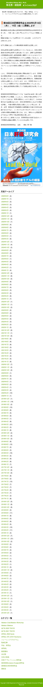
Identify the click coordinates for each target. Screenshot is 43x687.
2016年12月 (5, 501)
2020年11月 (5, 367)
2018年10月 (5, 438)
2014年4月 (5, 584)
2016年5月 (5, 521)
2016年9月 (5, 510)
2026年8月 (5, 196)
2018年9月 (5, 441)
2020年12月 (5, 364)
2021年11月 (5, 333)
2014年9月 (5, 573)
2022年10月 (5, 307)
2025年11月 (5, 219)
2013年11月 (5, 598)
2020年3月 (5, 390)
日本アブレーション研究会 (11, 660)
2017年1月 (5, 498)
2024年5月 (5, 261)
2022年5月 (5, 319)
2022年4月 (5, 321)
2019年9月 (5, 407)
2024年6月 (5, 259)
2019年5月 (5, 418)
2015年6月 (5, 553)
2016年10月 (5, 507)
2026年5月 (5, 204)
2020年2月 (5, 393)
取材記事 (4, 642)
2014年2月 (5, 590)
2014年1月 (5, 593)
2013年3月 (5, 610)
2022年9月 (5, 310)
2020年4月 (5, 387)
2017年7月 (5, 481)
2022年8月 (5, 313)
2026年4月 (5, 207)
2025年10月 (5, 222)
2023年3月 (5, 293)
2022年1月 (5, 327)
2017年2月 (5, 496)
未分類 (3, 654)
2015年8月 (5, 547)
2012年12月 (5, 613)
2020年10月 (5, 370)
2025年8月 (5, 227)
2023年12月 (5, 273)
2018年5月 (5, 453)
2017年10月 (5, 473)
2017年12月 (5, 467)
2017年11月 (5, 470)
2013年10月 (5, 601)
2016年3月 (5, 527)
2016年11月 (5, 504)
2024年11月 (5, 244)
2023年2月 (5, 296)
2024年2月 (5, 267)
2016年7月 (5, 516)
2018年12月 (5, 433)
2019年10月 (5, 404)
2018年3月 (5, 458)
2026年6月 (5, 201)
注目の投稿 (5, 657)
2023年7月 (5, 287)
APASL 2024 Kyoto (7, 634)
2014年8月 (5, 575)
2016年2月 (5, 530)
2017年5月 (5, 487)
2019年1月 (5, 430)
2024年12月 (5, 242)
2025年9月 (5, 224)
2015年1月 (5, 567)
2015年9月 (5, 544)
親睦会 (3, 668)
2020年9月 (5, 373)
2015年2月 (5, 564)
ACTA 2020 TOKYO (8, 628)
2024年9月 (5, 250)
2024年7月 (5, 256)
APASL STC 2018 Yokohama (11, 637)
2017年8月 (5, 478)
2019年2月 (5, 427)
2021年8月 (5, 341)
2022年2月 (5, 324)
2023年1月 (5, 299)
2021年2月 (5, 359)
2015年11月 (5, 538)
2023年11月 (5, 276)
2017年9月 (5, 476)
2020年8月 (5, 376)
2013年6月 (5, 607)
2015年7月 (5, 550)
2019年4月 (5, 421)
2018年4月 (5, 456)
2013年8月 (5, 604)
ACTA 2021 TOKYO (8, 631)
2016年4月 (5, 524)
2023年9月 (5, 281)
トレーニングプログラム (10, 639)
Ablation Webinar (7, 625)
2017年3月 (5, 493)
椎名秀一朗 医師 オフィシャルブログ (21, 4)
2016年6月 (5, 518)
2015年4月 (5, 558)
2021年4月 (5, 353)
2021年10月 (5, 336)
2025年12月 (5, 216)
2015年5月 (5, 556)
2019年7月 (5, 413)
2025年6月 (5, 233)
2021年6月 (5, 347)
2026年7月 (5, 199)
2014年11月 (5, 570)
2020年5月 (5, 384)
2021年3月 (5, 356)
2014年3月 (5, 587)
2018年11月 (5, 436)
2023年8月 (5, 284)
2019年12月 (5, 399)
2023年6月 (5, 290)
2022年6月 (5, 316)
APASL (4, 648)
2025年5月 (5, 236)
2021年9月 (5, 338)
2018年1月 (5, 464)
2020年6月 (5, 381)
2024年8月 (5, 253)
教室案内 (4, 651)
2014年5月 (5, 581)
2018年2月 (5, 461)
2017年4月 (5, 490)
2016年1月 (5, 533)
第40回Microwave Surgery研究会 (12, 663)
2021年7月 (5, 344)
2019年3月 (5, 424)
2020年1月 (5, 396)
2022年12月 (5, 301)
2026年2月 (5, 210)
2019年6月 (5, 416)
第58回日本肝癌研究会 (9, 666)
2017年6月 (5, 484)
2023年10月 (5, 279)
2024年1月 (5, 270)
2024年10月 (5, 247)
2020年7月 (5, 379)
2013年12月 (5, 595)
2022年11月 (5, 304)
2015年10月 (5, 541)
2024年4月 (5, 264)
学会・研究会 (6, 645)
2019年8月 (5, 410)
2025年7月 (5, 230)
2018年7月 (5, 447)
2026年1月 (5, 213)
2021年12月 (5, 330)
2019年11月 (5, 401)
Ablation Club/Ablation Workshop (12, 622)
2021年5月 (5, 350)
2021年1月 (5, 361)
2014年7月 (5, 578)
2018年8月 (5, 444)
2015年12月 (5, 536)
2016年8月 (5, 513)
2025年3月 (5, 239)
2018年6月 (5, 450)
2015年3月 (5, 561)
